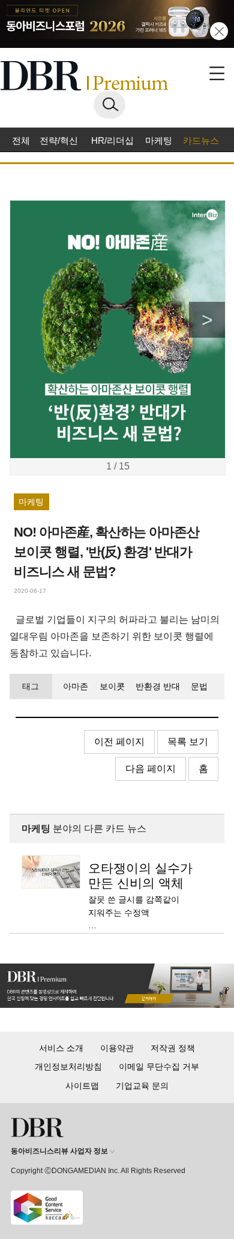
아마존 (75, 686)
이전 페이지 (119, 742)
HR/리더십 (112, 140)
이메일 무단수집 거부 (159, 1066)
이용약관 (117, 1048)
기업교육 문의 (142, 1085)
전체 (21, 140)
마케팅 (158, 140)
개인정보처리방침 (68, 1066)
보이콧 (112, 686)
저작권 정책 (173, 1048)
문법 (199, 686)
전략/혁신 (59, 140)
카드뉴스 (201, 140)
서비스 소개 (61, 1048)
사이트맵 (82, 1085)
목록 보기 (187, 742)
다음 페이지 (150, 769)
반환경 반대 (158, 686)
